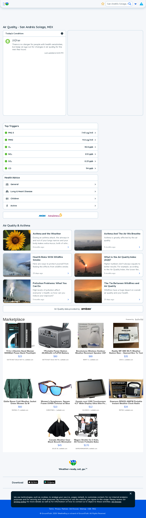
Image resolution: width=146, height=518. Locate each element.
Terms (51, 509)
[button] (130, 493)
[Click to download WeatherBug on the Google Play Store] (49, 482)
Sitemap (83, 509)
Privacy (58, 509)
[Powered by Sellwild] (139, 319)
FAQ (94, 509)
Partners (65, 509)
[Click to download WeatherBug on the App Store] (33, 482)
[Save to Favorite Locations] (103, 4)
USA (89, 509)
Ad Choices (116, 501)
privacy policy (20, 501)
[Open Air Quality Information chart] (62, 33)
